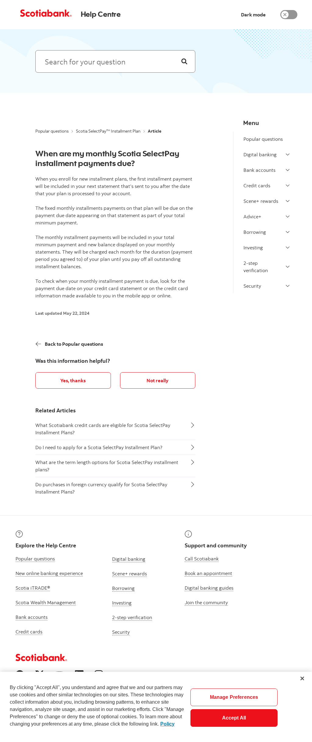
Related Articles (55, 410)
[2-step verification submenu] (287, 266)
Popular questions (52, 131)
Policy (167, 723)
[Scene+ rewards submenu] (287, 201)
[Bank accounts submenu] (287, 170)
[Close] (302, 678)
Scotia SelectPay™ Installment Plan (108, 131)
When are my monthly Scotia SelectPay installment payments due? (107, 158)
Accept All (234, 717)
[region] (156, 707)
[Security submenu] (287, 286)
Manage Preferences (234, 697)
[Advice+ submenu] (287, 216)
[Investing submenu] (287, 247)
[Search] (184, 61)
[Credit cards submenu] (287, 185)
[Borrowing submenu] (287, 232)
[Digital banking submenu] (287, 154)
